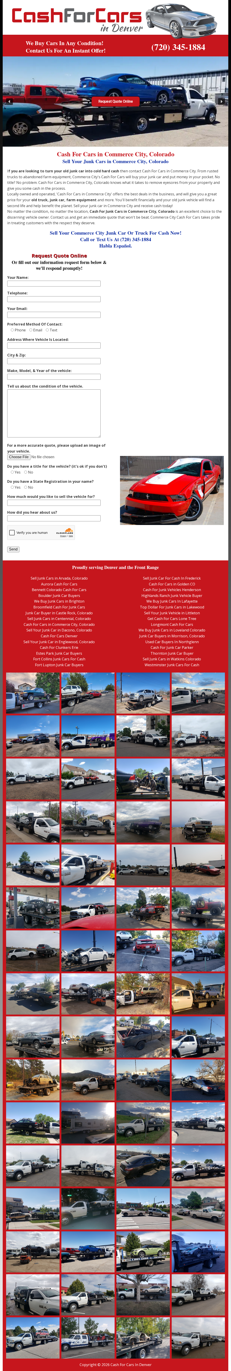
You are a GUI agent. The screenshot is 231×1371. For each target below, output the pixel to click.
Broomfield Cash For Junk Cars (59, 607)
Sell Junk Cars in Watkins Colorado (172, 659)
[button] (9, 101)
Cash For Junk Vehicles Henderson (172, 589)
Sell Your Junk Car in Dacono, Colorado (59, 630)
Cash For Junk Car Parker (172, 647)
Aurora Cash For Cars (59, 584)
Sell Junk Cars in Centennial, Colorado (59, 618)
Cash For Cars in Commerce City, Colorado (59, 624)
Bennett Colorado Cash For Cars (59, 589)
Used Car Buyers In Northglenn (172, 641)
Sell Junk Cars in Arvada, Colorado (59, 578)
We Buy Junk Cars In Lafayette (172, 601)
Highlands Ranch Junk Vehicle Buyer (171, 595)
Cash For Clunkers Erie (59, 647)
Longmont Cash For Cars (172, 624)
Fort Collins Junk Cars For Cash (59, 659)
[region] (115, 101)
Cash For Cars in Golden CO (172, 584)
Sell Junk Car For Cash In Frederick (172, 578)
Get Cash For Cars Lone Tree (172, 618)
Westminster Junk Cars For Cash (172, 664)
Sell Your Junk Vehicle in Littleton (172, 612)
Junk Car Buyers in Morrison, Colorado (172, 635)
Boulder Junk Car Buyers (59, 595)
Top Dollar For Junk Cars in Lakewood (172, 607)
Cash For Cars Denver (59, 635)
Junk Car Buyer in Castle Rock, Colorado (59, 612)
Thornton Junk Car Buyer (172, 653)
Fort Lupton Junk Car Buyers (59, 664)
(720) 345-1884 (178, 47)
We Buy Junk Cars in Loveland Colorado (172, 630)
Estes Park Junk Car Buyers (59, 653)
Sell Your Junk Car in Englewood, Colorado (59, 641)
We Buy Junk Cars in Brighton (59, 601)
